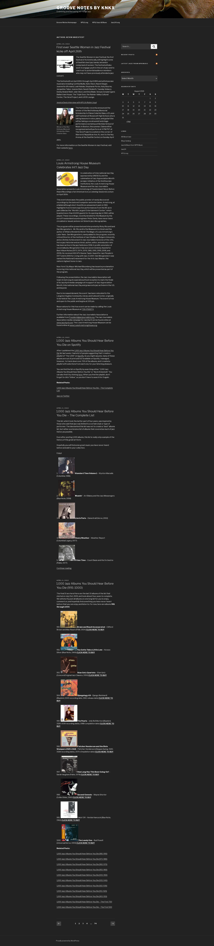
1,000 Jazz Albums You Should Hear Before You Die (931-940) (82, 880)
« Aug (128, 121)
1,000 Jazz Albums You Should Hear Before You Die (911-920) (82, 891)
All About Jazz (126, 137)
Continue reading (64, 568)
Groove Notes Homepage (66, 22)
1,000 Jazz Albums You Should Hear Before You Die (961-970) (82, 864)
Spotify (81, 356)
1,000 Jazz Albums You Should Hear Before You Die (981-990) (82, 854)
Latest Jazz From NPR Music (134, 63)
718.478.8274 (88, 309)
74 (96, 923)
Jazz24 (123, 149)
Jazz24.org (115, 22)
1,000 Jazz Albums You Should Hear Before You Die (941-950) (82, 875)
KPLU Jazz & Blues (99, 22)
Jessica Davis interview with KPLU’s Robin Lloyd (77, 102)
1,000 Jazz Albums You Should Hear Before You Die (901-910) (82, 896)
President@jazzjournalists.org (82, 317)
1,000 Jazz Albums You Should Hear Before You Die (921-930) (82, 886)
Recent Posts (127, 54)
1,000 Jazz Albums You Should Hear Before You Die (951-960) (82, 870)
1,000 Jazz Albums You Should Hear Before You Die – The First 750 (84, 902)
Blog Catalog (126, 141)
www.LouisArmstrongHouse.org (83, 325)
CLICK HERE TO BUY (95, 630)
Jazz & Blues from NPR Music (132, 145)
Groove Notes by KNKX (86, 7)
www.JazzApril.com (65, 323)
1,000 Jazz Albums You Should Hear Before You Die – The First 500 (84, 907)
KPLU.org (84, 22)
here (70, 148)
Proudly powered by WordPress (67, 941)
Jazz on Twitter (63, 396)
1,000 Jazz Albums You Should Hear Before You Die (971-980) (82, 859)
